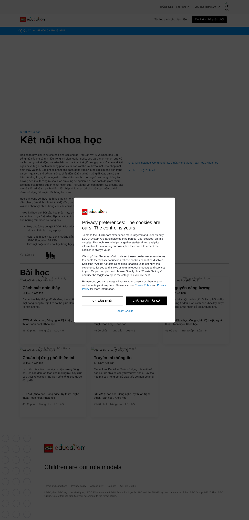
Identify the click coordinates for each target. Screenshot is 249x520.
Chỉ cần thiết (102, 300)
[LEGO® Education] (94, 212)
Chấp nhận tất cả (146, 300)
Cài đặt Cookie (124, 311)
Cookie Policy (143, 285)
